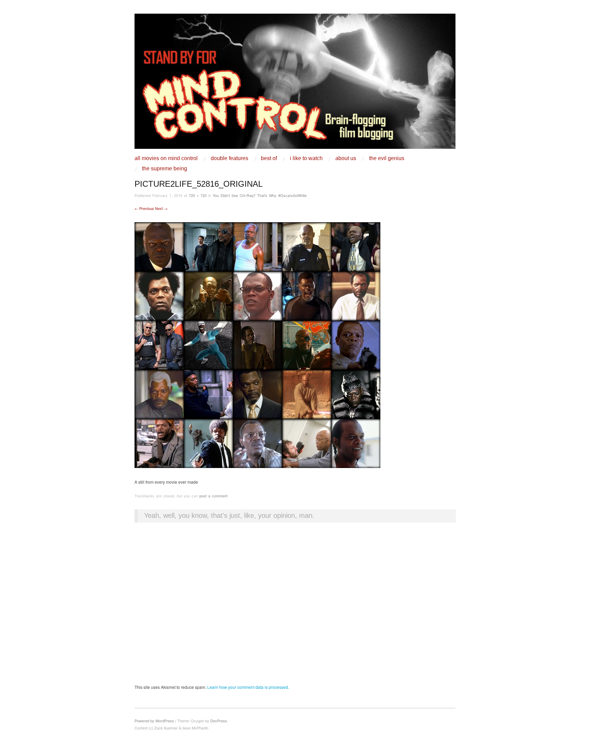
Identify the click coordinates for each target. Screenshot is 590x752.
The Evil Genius (386, 158)
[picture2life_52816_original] (257, 344)
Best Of (269, 158)
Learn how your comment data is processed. (248, 687)
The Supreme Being (164, 168)
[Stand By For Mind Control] (295, 84)
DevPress (218, 720)
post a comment (213, 495)
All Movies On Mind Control (166, 158)
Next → (161, 208)
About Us (345, 158)
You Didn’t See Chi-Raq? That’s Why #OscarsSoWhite (260, 195)
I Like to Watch (306, 158)
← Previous (144, 208)
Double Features (229, 158)
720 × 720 (198, 195)
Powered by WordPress (154, 720)
